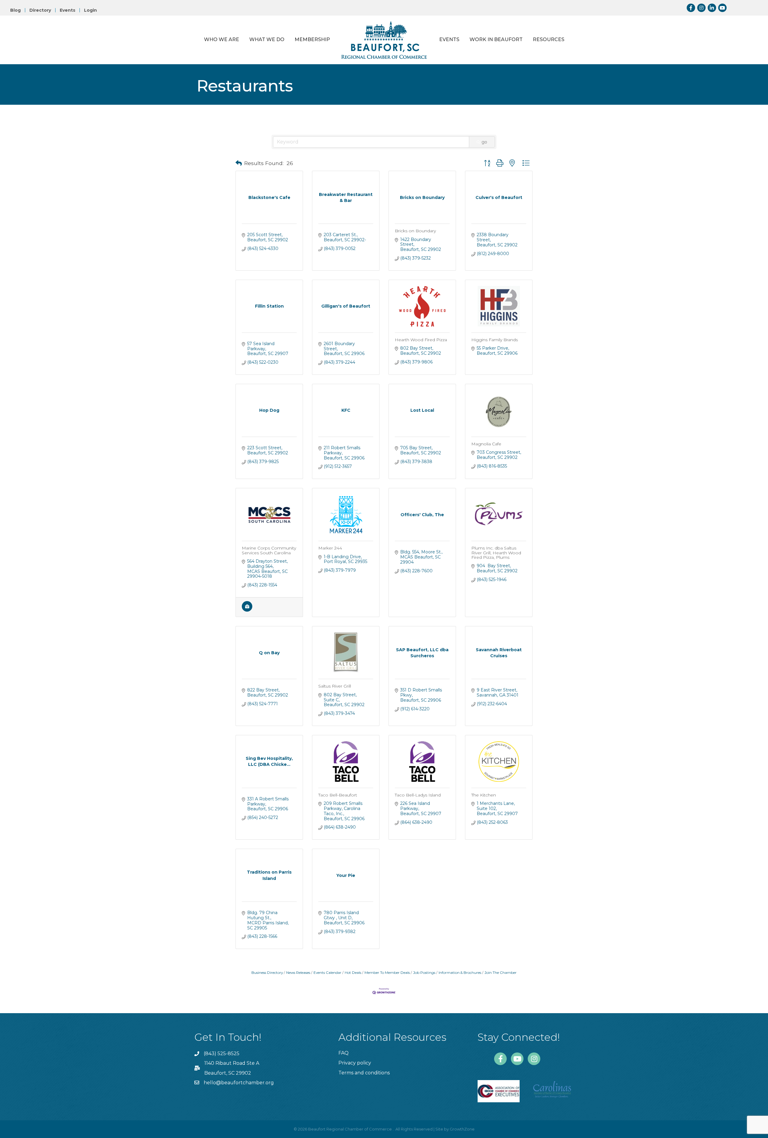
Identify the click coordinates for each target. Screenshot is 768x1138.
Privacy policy (354, 1063)
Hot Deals (353, 972)
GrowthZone (462, 1129)
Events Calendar (327, 972)
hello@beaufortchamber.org (239, 1082)
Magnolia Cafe (486, 444)
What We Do (266, 39)
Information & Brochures (460, 972)
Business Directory (267, 972)
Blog (15, 10)
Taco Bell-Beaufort (337, 795)
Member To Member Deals (387, 972)
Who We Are (221, 39)
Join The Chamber (500, 972)
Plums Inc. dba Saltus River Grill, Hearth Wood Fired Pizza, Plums (496, 552)
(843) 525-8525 (221, 1053)
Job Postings (424, 972)
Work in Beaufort (496, 39)
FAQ (343, 1053)
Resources (548, 39)
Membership (312, 39)
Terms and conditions (364, 1073)
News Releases (298, 972)
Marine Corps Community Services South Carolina (269, 550)
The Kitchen (483, 795)
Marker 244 (330, 548)
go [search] (484, 142)
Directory (40, 10)
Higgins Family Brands (494, 339)
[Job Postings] (247, 610)
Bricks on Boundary (415, 230)
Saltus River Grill (334, 686)
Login (90, 10)
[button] (239, 163)
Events (67, 10)
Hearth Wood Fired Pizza (421, 339)
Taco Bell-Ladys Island (418, 795)
